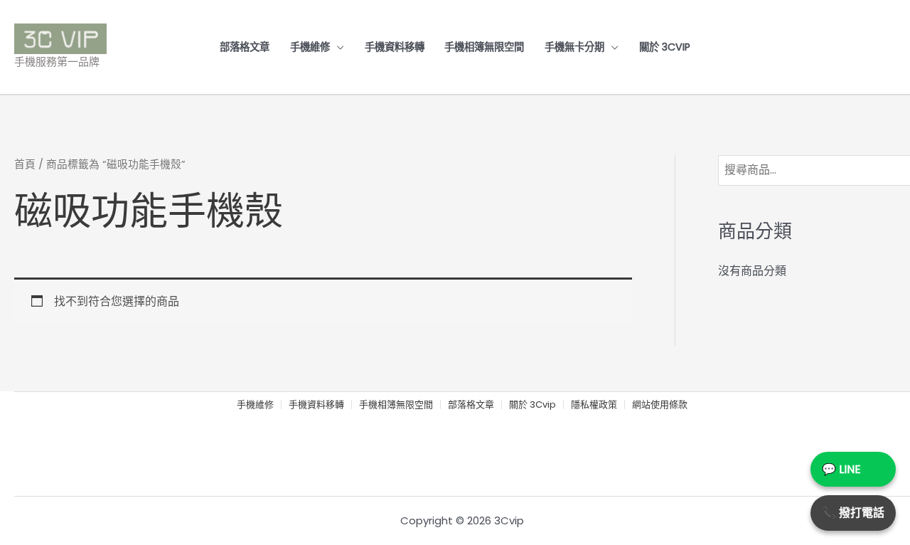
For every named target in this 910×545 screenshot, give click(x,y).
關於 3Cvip (664, 47)
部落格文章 (244, 47)
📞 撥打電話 (853, 512)
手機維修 (310, 47)
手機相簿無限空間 (484, 47)
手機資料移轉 (394, 47)
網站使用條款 (659, 405)
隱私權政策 (594, 405)
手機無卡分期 (574, 47)
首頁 (25, 164)
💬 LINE (841, 469)
